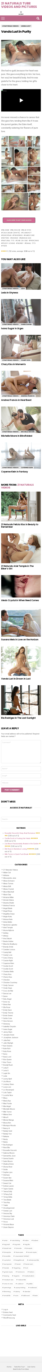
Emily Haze (7, 1010)
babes (35, 1240)
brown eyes (32, 1252)
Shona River (7, 1167)
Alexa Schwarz (9, 881)
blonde (6, 230)
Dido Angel (7, 999)
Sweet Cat (7, 1183)
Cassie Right (8, 960)
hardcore (29, 235)
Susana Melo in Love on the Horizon (19, 639)
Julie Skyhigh (8, 1043)
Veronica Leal (8, 1219)
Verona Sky (7, 1213)
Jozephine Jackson (10, 1037)
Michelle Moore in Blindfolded (16, 435)
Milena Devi (7, 1114)
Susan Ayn (7, 1178)
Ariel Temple (8, 927)
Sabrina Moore (8, 1153)
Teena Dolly (7, 1191)
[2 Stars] (3, 251)
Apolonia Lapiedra (10, 925)
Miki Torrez (7, 1112)
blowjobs (7, 1252)
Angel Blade (7, 908)
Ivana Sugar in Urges (12, 328)
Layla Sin (6, 1073)
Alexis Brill (7, 886)
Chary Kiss (25, 360)
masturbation (29, 1276)
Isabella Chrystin (9, 1026)
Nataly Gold (7, 1131)
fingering (18, 235)
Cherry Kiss (7, 977)
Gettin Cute (7, 1018)
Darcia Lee (7, 993)
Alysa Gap (7, 894)
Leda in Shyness (9, 292)
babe (26, 1240)
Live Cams (31, 1367)
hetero (6, 238)
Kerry (5, 1054)
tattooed (26, 1295)
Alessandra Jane (9, 878)
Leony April (7, 1079)
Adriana (6, 875)
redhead (33, 1287)
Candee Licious (9, 949)
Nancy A (6, 1128)
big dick (17, 1244)
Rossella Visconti (10, 1150)
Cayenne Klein (27, 467)
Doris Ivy (6, 1002)
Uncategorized (8, 1208)
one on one (22, 240)
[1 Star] (2, 251)
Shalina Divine (8, 1164)
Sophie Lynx (7, 1172)
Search (38, 18)
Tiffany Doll (7, 1194)
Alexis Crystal (8, 889)
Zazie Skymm (8, 1227)
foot (26, 1268)
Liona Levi (7, 1087)
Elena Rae (7, 1004)
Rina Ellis (6, 1147)
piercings (34, 240)
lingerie (16, 1276)
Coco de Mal (8, 991)
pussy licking (9, 243)
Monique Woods (9, 1125)
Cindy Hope (7, 988)
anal (5, 1240)
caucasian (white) (11, 233)
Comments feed (9, 1315)
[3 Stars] (4, 251)
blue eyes (27, 230)
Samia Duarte (8, 1158)
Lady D (5, 1068)
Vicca (5, 1222)
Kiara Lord (7, 1057)
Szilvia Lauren (8, 1186)
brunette (7, 1256)
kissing (15, 238)
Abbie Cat (7, 872)
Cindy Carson (8, 985)
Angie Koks (7, 916)
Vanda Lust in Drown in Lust (15, 678)
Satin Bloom (8, 1161)
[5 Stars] (7, 251)
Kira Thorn (7, 1062)
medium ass (26, 238)
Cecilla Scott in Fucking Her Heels (17, 838)
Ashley (5, 933)
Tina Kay (6, 1202)
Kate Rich (6, 1048)
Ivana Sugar (26, 324)
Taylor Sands (8, 1189)
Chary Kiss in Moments (13, 364)
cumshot (27, 233)
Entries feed (7, 1312)
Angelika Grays (9, 914)
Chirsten (6, 980)
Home (9, 1367)
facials (6, 1268)
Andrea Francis (28, 396)
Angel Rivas (7, 911)
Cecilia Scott (8, 966)
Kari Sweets (7, 1046)
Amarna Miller (8, 897)
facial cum (29, 1264)
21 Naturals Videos (10, 288)
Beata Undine (8, 941)
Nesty (5, 1139)
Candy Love (7, 955)
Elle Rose (6, 1007)
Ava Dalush (7, 938)
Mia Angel (7, 1106)
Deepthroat (19, 1260)
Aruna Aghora (8, 930)
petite (30, 1284)
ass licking (16, 1240)
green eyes (8, 1272)
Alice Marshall (8, 892)
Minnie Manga (8, 1120)
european (7, 235)
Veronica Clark (8, 1216)
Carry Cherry (8, 958)
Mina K (5, 1117)
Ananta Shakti (8, 903)
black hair (7, 1248)
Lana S (6, 1070)
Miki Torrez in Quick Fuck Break (16, 854)
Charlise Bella (8, 971)
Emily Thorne (8, 1013)
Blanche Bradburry (10, 944)
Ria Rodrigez (8, 1145)
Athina (5, 936)
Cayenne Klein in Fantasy (14, 471)
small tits (30, 243)
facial (18, 1264)
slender (27, 1291)
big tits (27, 1244)
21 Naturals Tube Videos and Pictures (19, 5)
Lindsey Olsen (8, 1084)
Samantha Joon (9, 1156)
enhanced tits (34, 1260)
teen (5, 246)
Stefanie (6, 1175)
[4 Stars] (6, 251)
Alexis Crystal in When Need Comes (20, 600)
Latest (21, 14)
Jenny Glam (7, 1032)
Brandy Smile (8, 947)
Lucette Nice (8, 1095)
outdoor (20, 1284)
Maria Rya (7, 1101)
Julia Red (6, 1040)
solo (16, 1295)
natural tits (8, 240)
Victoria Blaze (8, 1224)
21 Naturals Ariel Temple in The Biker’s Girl (17, 567)
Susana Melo (8, 1180)
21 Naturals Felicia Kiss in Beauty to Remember (19, 525)
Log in (5, 1309)
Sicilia (5, 1169)
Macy (5, 1098)
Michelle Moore (28, 432)
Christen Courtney (10, 982)
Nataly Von (7, 1134)
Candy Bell (7, 952)
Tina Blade (7, 1200)
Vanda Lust (7, 1211)
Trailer (5, 1205)
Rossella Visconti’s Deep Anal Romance (20, 833)
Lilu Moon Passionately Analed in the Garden (22, 844)
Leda (23, 288)
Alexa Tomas (8, 883)
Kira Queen (7, 1059)
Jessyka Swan (8, 1035)
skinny (21, 243)
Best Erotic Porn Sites (21, 1369)
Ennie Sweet (8, 1015)
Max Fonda (7, 1103)
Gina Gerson (8, 1021)
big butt (7, 1244)
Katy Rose (7, 1051)
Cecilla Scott (8, 969)
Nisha (5, 1142)
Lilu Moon (7, 1081)
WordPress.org (9, 1318)
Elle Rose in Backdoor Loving (16, 849)
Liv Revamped (8, 1090)
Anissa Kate (7, 919)
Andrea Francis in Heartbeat (16, 400)
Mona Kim (7, 1123)
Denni (5, 996)
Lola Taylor (7, 1092)
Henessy (6, 1024)
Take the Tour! (19, 1367)
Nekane (6, 1136)
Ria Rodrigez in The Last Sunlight (18, 718)
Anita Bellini (7, 922)
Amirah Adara (8, 900)
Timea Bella (7, 1197)
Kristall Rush (8, 1065)
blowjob (16, 230)
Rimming (7, 1291)
